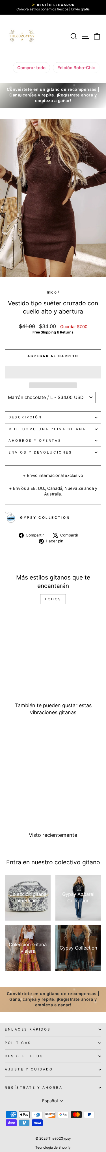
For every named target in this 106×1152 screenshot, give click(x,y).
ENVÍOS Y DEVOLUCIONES (40, 452)
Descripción (25, 417)
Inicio (52, 292)
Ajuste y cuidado (29, 1069)
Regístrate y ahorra (33, 1088)
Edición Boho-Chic (76, 67)
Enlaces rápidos (28, 1029)
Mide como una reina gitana (47, 429)
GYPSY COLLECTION (45, 518)
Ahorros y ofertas (34, 441)
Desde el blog (24, 1056)
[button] (53, 372)
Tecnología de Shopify (53, 1147)
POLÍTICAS (18, 1043)
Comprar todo (31, 67)
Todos (53, 599)
